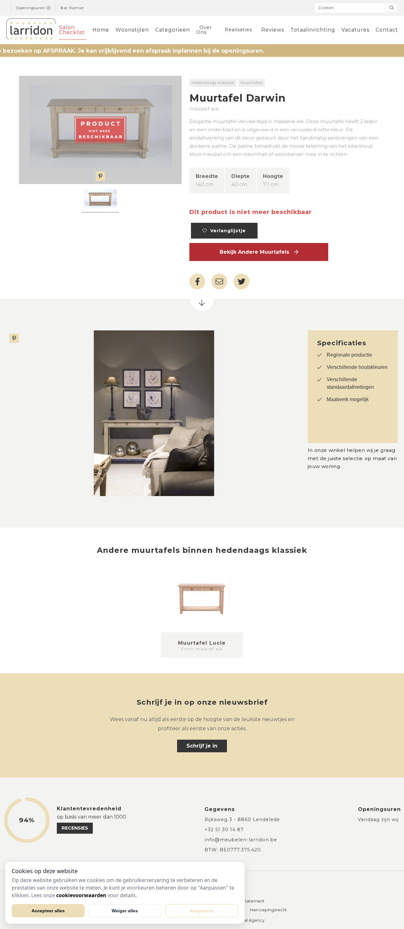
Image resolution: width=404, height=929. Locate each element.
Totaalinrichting (312, 30)
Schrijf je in (202, 746)
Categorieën (172, 30)
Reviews (272, 30)
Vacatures (355, 30)
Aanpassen (202, 910)
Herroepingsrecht (268, 910)
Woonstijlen (132, 30)
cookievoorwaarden (81, 895)
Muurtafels (252, 82)
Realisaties (238, 30)
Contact (387, 30)
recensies (75, 828)
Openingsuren (31, 8)
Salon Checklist (72, 29)
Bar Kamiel (72, 8)
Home (100, 30)
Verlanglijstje (226, 231)
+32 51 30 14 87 (224, 829)
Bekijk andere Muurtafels (257, 252)
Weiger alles (125, 910)
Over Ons (204, 30)
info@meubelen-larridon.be (241, 840)
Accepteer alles (48, 910)
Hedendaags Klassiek (213, 82)
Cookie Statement (245, 901)
